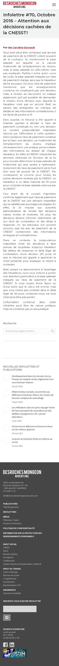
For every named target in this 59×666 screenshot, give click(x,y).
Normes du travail (11, 575)
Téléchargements (11, 507)
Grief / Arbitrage (10, 572)
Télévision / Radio (11, 520)
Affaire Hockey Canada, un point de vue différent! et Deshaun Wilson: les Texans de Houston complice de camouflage (32, 394)
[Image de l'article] (6, 378)
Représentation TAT (12, 585)
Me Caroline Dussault (21, 47)
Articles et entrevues (12, 523)
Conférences (8, 560)
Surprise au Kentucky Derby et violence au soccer (32, 440)
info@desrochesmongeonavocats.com (20, 495)
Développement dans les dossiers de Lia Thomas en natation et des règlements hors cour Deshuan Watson (33, 379)
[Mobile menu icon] (54, 5)
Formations (8, 557)
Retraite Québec (10, 554)
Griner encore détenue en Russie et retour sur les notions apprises (32, 428)
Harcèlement (9, 582)
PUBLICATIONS (10, 503)
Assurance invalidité (12, 593)
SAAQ (5, 551)
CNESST (6, 547)
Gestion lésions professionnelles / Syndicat (22, 564)
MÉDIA (6, 516)
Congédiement (9, 578)
